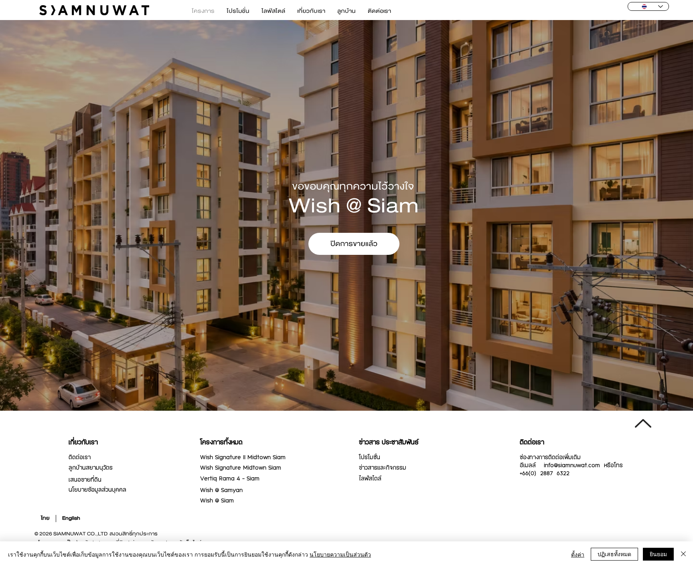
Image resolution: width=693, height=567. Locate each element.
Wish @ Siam (217, 500)
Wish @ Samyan (221, 490)
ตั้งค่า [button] (577, 554)
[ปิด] (683, 554)
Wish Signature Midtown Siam (240, 468)
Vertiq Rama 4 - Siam (229, 478)
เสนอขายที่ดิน (85, 480)
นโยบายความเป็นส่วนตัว (340, 554)
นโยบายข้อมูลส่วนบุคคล (97, 490)
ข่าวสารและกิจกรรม (382, 468)
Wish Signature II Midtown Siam (243, 457)
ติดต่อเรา (80, 457)
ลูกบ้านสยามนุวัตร (91, 468)
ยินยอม (658, 554)
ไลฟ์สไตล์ (370, 478)
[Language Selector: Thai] (648, 6)
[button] (353, 244)
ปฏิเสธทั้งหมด (614, 554)
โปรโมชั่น (369, 457)
